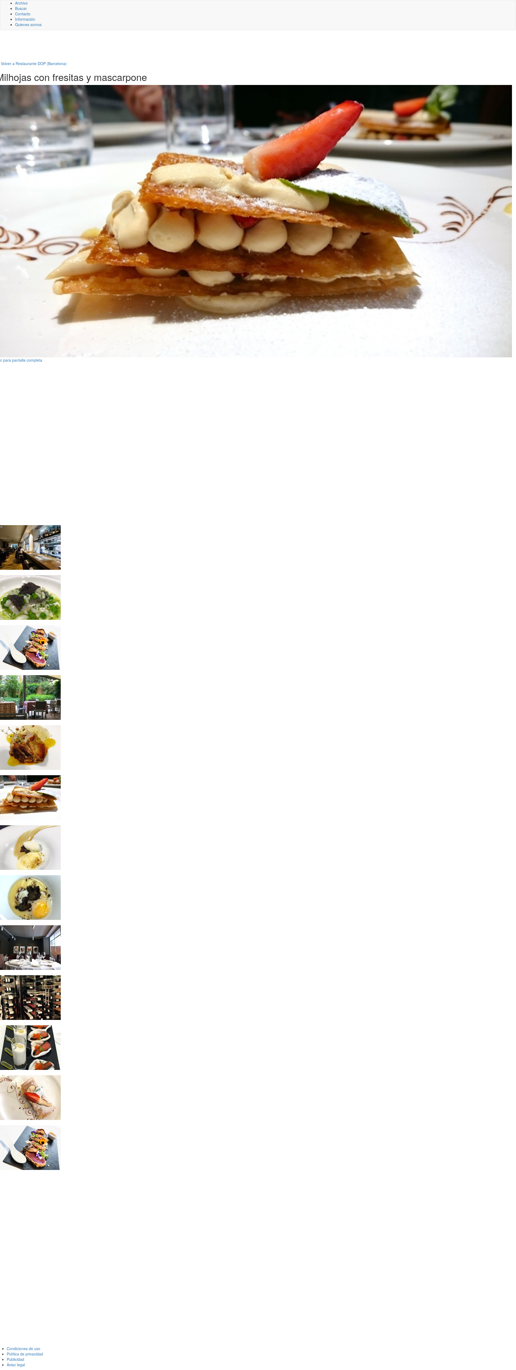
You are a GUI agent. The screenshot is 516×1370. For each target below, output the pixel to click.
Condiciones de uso (23, 1348)
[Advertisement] (131, 47)
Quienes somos (28, 24)
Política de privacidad (25, 1354)
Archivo (21, 3)
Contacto (22, 13)
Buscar (21, 8)
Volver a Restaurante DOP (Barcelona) (34, 63)
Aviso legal (16, 1364)
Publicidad (15, 1359)
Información (25, 19)
